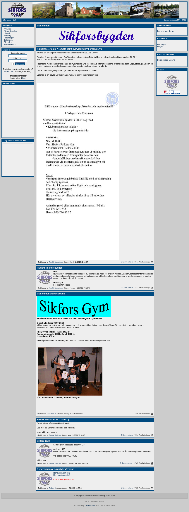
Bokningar (161, 44)
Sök (14, 20)
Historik (7, 33)
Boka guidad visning (166, 60)
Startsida (7, 20)
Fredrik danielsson (56, 262)
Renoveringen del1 (61, 473)
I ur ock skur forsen (166, 31)
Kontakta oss (10, 44)
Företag (7, 35)
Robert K (52, 414)
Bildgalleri (8, 42)
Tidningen (8, 40)
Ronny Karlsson (55, 435)
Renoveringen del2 (61, 475)
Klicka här (8, 71)
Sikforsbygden (10, 31)
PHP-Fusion (90, 506)
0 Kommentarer (127, 262)
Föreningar (9, 38)
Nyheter (7, 29)
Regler (160, 46)
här (23, 78)
